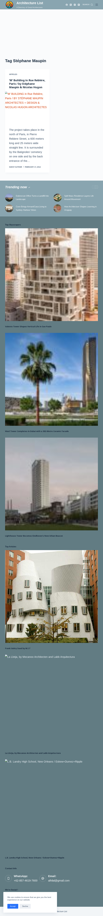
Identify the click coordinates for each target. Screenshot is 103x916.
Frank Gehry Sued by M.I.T (17, 648)
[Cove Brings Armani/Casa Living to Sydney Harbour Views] (9, 208)
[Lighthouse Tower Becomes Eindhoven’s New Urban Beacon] (51, 484)
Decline (25, 906)
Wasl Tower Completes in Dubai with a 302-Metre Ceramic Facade (37, 431)
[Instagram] (75, 5)
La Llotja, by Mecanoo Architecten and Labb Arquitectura (33, 753)
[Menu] (96, 4)
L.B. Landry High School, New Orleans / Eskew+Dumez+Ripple (34, 857)
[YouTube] (79, 5)
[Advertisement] (51, 29)
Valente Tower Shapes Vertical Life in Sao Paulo (28, 326)
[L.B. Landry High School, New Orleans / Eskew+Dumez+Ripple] (51, 805)
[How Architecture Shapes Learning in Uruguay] (58, 208)
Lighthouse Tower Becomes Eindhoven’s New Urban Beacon (34, 536)
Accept (13, 906)
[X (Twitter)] (71, 5)
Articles (13, 74)
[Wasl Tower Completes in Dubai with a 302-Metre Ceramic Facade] (51, 379)
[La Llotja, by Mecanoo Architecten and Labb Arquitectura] (51, 701)
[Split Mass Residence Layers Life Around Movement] (58, 198)
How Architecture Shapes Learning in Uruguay (80, 208)
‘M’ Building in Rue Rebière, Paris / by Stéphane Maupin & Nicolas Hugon (27, 83)
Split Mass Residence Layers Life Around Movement (79, 197)
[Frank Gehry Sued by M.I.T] (51, 596)
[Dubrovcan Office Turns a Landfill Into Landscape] (9, 198)
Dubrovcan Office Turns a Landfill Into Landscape (32, 197)
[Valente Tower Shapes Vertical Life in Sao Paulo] (51, 274)
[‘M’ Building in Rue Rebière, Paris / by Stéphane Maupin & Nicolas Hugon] (27, 108)
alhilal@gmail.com (59, 880)
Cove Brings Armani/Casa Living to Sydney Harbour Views (31, 208)
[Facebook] (67, 5)
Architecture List (29, 3)
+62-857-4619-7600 (25, 880)
